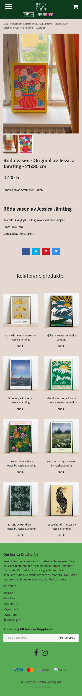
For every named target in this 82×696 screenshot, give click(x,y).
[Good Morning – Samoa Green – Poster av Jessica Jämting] (61, 373)
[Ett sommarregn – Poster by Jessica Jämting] (61, 436)
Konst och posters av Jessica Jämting (33, 24)
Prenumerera (67, 637)
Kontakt (8, 593)
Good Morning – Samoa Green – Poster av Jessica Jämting (62, 402)
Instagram (10, 615)
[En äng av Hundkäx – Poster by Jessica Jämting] (20, 499)
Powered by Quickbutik (41, 687)
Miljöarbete (10, 609)
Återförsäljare (12, 620)
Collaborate (10, 604)
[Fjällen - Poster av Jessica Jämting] (61, 310)
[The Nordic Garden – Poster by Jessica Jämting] (20, 436)
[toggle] (10, 7)
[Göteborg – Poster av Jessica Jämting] (20, 373)
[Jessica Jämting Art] (41, 7)
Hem (6, 24)
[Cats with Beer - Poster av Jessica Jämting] (20, 310)
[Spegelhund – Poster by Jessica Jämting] (61, 499)
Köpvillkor (9, 598)
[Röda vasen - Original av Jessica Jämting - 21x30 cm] (41, 83)
